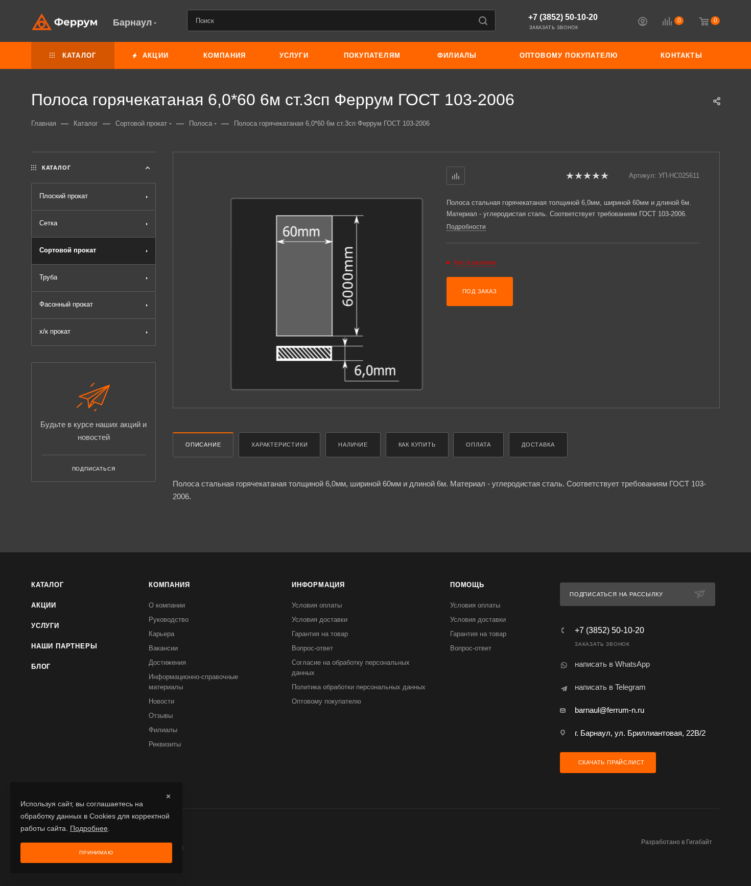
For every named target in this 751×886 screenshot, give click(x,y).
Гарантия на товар (320, 634)
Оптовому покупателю (326, 701)
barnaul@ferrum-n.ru (609, 710)
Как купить (417, 444)
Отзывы (161, 715)
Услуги (45, 625)
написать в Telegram (610, 687)
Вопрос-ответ (312, 648)
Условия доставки (319, 619)
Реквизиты (165, 744)
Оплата (478, 444)
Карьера (161, 634)
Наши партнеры (64, 646)
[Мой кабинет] (642, 22)
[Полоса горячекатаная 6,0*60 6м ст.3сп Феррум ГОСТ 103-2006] (326, 294)
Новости (161, 701)
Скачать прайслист (610, 762)
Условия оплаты (317, 605)
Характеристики (279, 444)
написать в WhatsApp (612, 664)
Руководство (169, 619)
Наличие (353, 444)
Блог (41, 666)
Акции (43, 605)
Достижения (167, 662)
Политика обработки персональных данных (359, 687)
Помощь (467, 585)
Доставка (538, 444)
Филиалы (163, 730)
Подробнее (89, 828)
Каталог (47, 585)
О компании (167, 605)
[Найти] (483, 20)
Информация (318, 585)
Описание (203, 444)
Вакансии (163, 648)
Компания (169, 585)
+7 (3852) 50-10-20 (563, 17)
